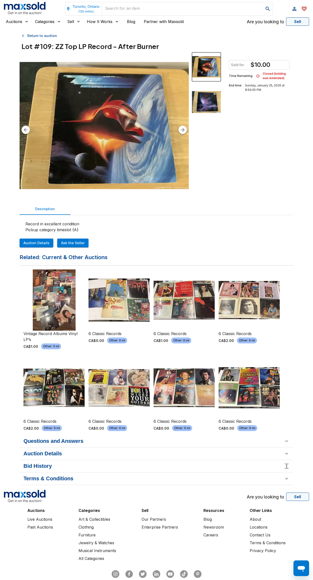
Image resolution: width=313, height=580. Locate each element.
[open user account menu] (294, 9)
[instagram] (115, 574)
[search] (268, 9)
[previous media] (26, 130)
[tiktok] (184, 574)
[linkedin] (156, 574)
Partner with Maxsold (164, 21)
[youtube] (170, 574)
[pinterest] (197, 574)
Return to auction (42, 36)
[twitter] (143, 574)
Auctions (14, 21)
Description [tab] (45, 209)
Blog (131, 21)
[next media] (183, 130)
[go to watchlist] (304, 9)
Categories (45, 21)
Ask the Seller (73, 243)
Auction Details (36, 243)
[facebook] (129, 574)
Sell (70, 21)
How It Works (99, 21)
